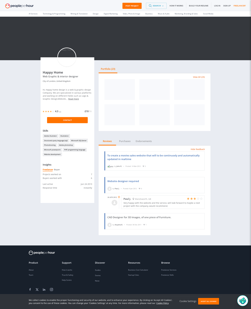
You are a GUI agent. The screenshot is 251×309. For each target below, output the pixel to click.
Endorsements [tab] (144, 141)
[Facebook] (30, 289)
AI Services (33, 13)
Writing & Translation (79, 13)
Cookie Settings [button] (188, 301)
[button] (156, 6)
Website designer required (123, 181)
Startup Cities (133, 275)
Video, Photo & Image (131, 13)
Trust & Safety (67, 275)
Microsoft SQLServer (78, 140)
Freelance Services (168, 270)
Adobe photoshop (66, 145)
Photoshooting (49, 145)
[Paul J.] (109, 188)
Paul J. (117, 188)
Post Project (132, 5)
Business (149, 13)
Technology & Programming (54, 13)
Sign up (227, 5)
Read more (73, 98)
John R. (119, 166)
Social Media (208, 13)
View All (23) (199, 77)
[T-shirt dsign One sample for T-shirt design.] (189, 90)
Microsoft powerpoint (52, 150)
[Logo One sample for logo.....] (119, 90)
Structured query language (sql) (56, 140)
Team (31, 275)
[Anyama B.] (109, 225)
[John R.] (110, 166)
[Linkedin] (44, 289)
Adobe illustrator (50, 136)
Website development (52, 154)
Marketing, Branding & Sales (186, 13)
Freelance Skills (167, 275)
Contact (67, 120)
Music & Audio (164, 13)
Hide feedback (198, 149)
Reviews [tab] (107, 141)
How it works (176, 5)
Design (95, 13)
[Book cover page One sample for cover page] (154, 90)
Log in (217, 5)
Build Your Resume (198, 5)
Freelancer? (240, 5)
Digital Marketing (111, 13)
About (31, 270)
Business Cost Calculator (138, 270)
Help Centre (67, 280)
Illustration (64, 136)
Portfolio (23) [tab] (108, 69)
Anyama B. (119, 225)
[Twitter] (37, 289)
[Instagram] (51, 289)
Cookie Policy (162, 303)
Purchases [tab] (125, 141)
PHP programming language (74, 150)
